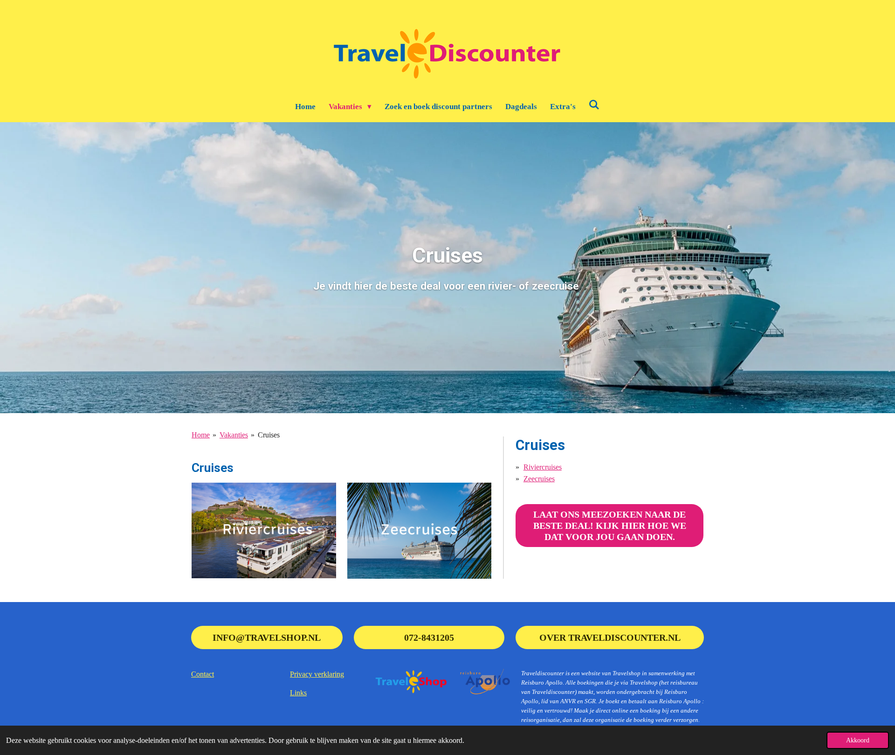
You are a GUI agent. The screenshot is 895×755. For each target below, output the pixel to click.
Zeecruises (539, 479)
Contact (202, 674)
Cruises (269, 435)
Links (298, 693)
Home (201, 435)
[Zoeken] (594, 105)
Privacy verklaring (317, 674)
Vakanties (234, 435)
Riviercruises (542, 467)
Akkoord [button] (857, 740)
